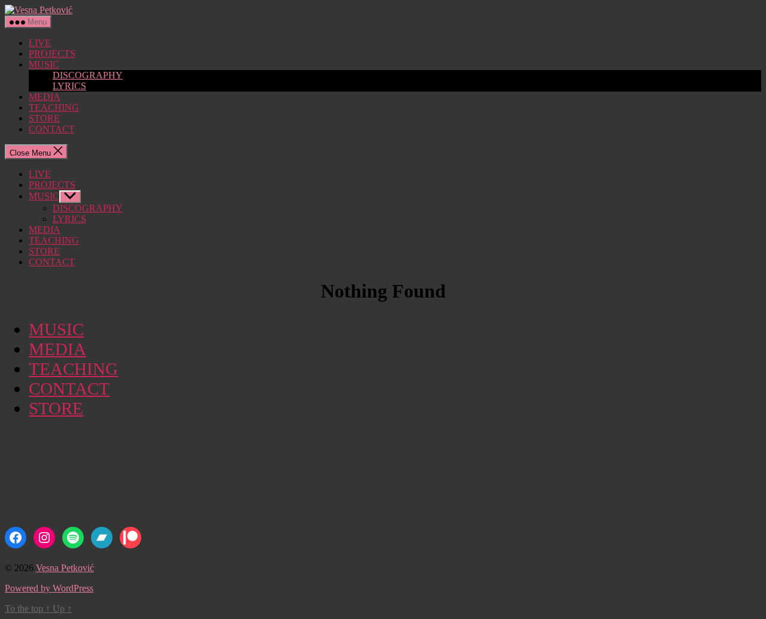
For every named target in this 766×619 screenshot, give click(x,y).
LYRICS (69, 86)
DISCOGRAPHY (88, 75)
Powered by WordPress (49, 588)
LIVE (40, 43)
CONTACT (52, 129)
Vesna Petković (65, 568)
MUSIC (44, 64)
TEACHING (54, 107)
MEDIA (44, 97)
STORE (44, 118)
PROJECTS (52, 53)
